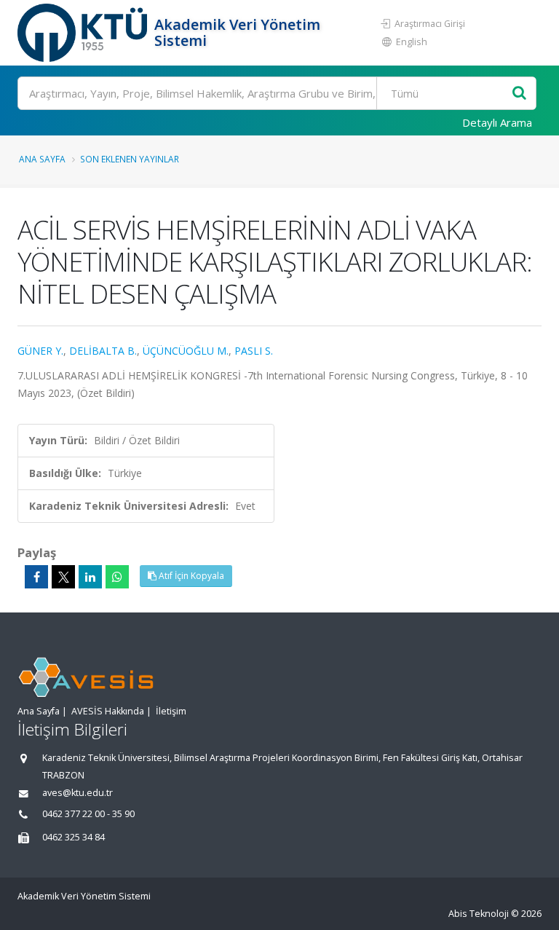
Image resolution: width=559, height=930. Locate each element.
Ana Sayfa (42, 159)
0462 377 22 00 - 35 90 (88, 814)
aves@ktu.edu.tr (77, 793)
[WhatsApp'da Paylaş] (117, 576)
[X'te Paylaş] (63, 576)
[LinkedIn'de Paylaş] (90, 576)
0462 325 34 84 (73, 837)
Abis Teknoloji (478, 913)
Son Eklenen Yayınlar (129, 159)
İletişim (171, 711)
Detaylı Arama (497, 122)
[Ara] (519, 93)
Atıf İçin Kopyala (190, 576)
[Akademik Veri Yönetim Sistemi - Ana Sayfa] (84, 33)
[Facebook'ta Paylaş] (36, 576)
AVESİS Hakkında (107, 711)
